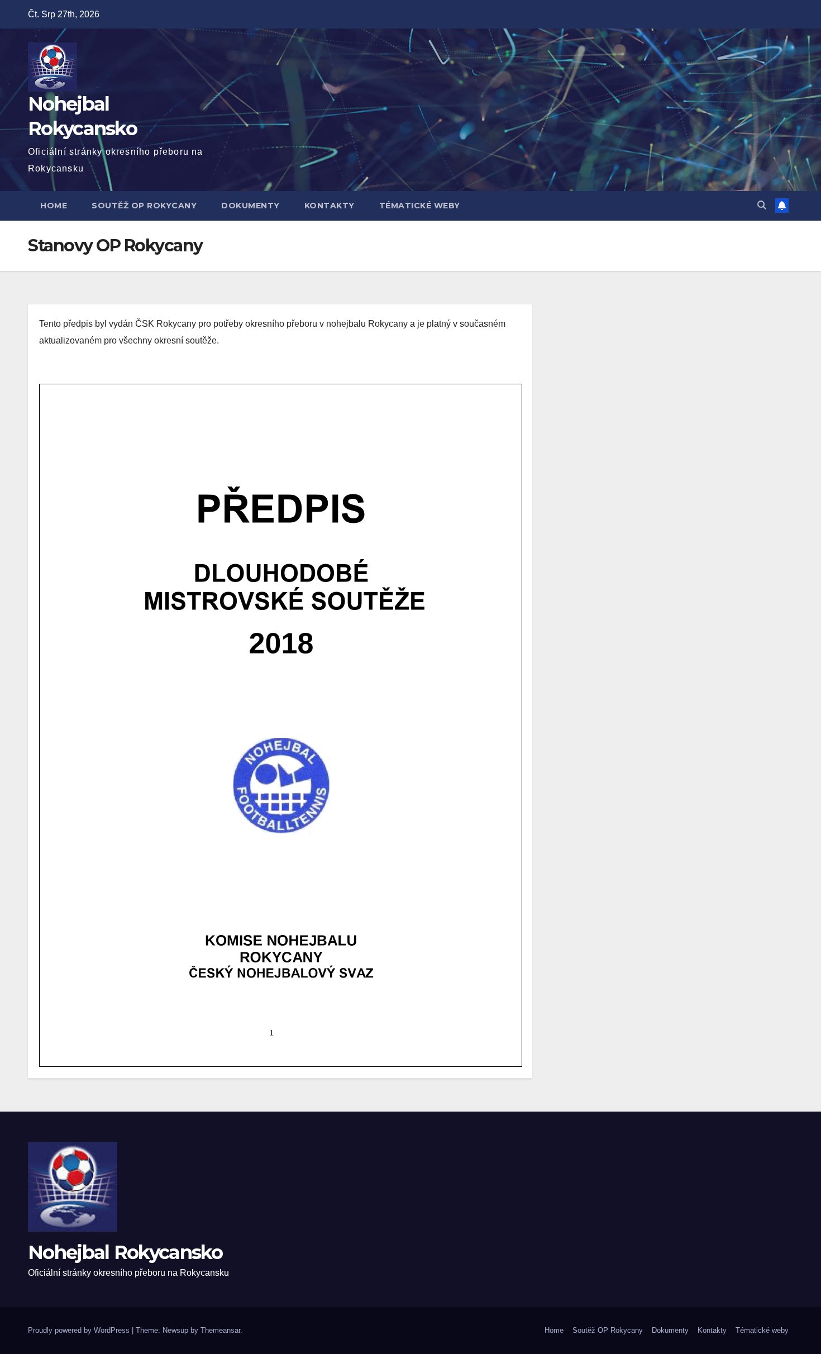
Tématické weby (419, 206)
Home (53, 206)
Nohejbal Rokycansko (125, 1252)
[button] (761, 205)
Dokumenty (250, 206)
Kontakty (329, 206)
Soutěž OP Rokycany (144, 206)
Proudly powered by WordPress (80, 1330)
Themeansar (220, 1330)
